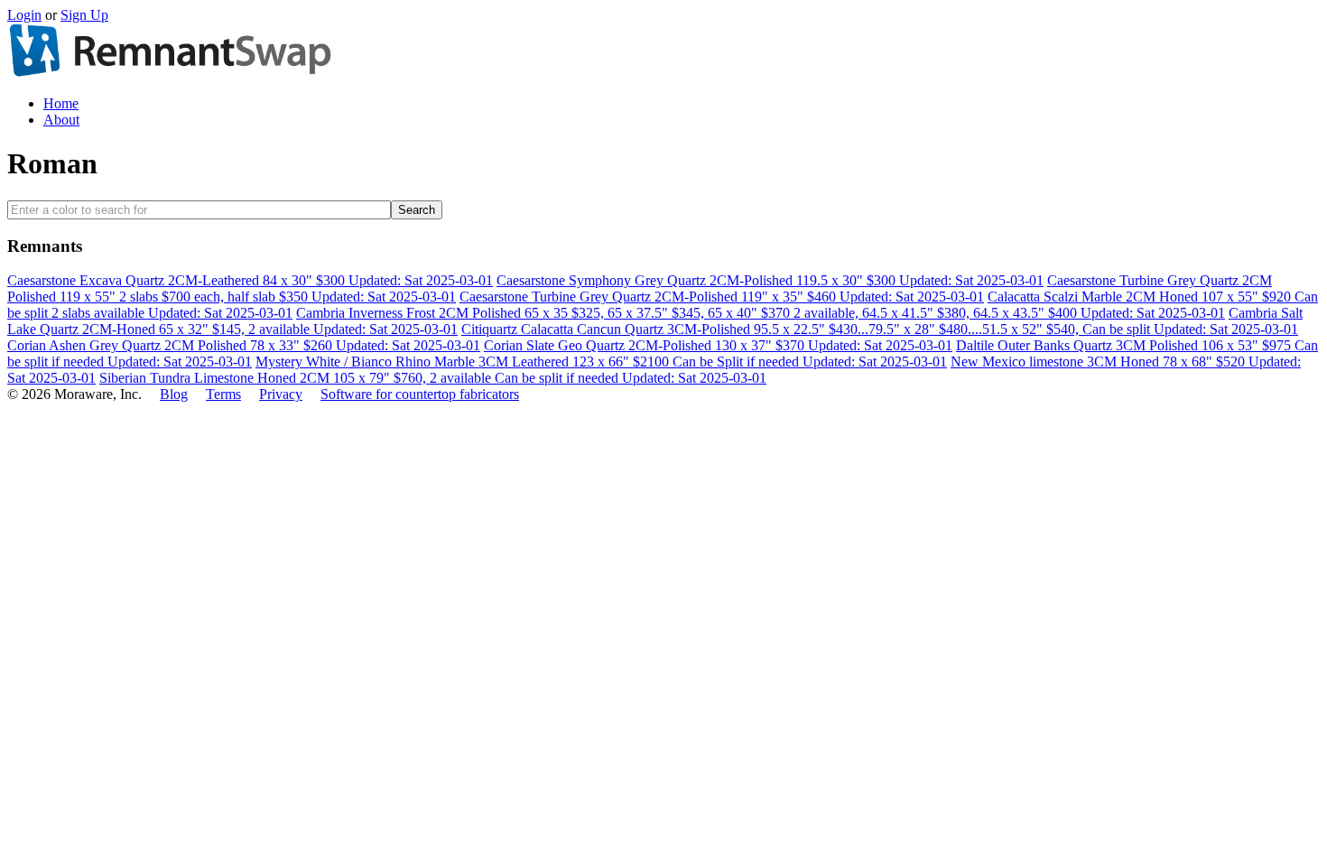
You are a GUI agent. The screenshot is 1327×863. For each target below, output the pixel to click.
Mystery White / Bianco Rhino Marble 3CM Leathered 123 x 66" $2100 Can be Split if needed (601, 361)
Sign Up (84, 15)
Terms (223, 394)
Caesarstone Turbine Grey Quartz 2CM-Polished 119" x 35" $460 (721, 296)
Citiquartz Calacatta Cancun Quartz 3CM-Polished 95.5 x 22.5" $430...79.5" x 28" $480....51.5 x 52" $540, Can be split (879, 329)
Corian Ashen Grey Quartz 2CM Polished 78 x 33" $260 (243, 345)
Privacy (280, 394)
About (61, 119)
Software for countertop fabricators (419, 394)
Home (61, 103)
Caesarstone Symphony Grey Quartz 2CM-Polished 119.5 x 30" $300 (770, 280)
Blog (174, 394)
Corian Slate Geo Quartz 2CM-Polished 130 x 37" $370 (718, 345)
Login (24, 15)
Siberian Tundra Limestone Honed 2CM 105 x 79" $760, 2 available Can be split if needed (432, 377)
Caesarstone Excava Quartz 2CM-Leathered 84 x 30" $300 (250, 280)
